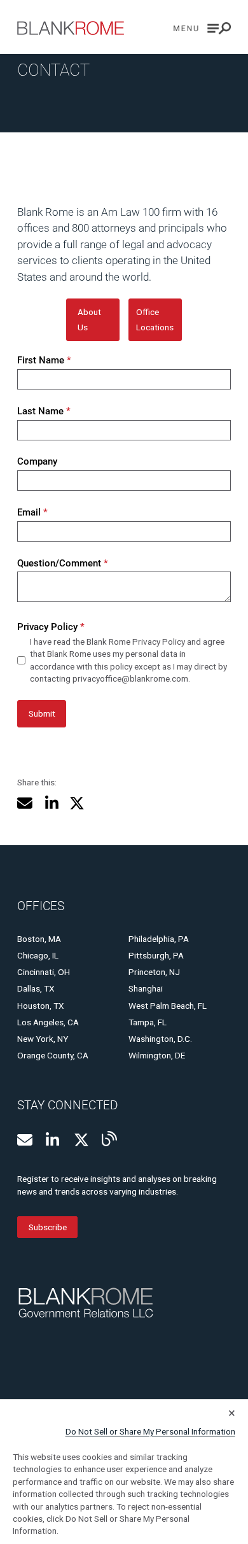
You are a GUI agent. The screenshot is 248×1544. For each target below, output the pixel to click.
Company (37, 461)
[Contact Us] (24, 1139)
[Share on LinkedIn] (51, 803)
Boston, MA (39, 939)
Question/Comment (62, 563)
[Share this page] (24, 803)
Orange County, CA (52, 1055)
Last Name (43, 411)
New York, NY (42, 1039)
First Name (44, 360)
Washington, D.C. (160, 1039)
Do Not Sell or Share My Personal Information (150, 1431)
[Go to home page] (70, 28)
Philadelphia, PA (158, 939)
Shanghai (145, 988)
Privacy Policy (50, 627)
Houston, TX (40, 1005)
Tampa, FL (147, 1022)
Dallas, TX (36, 988)
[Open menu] (202, 28)
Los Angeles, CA (48, 1022)
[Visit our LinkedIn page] (53, 1139)
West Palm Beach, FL (167, 1005)
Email (32, 512)
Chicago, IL (38, 955)
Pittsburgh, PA (156, 955)
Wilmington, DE (156, 1055)
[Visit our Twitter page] (81, 1139)
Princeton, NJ (154, 972)
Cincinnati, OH (43, 972)
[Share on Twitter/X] (77, 803)
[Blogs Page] (109, 1138)
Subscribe (48, 1227)
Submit (42, 713)
